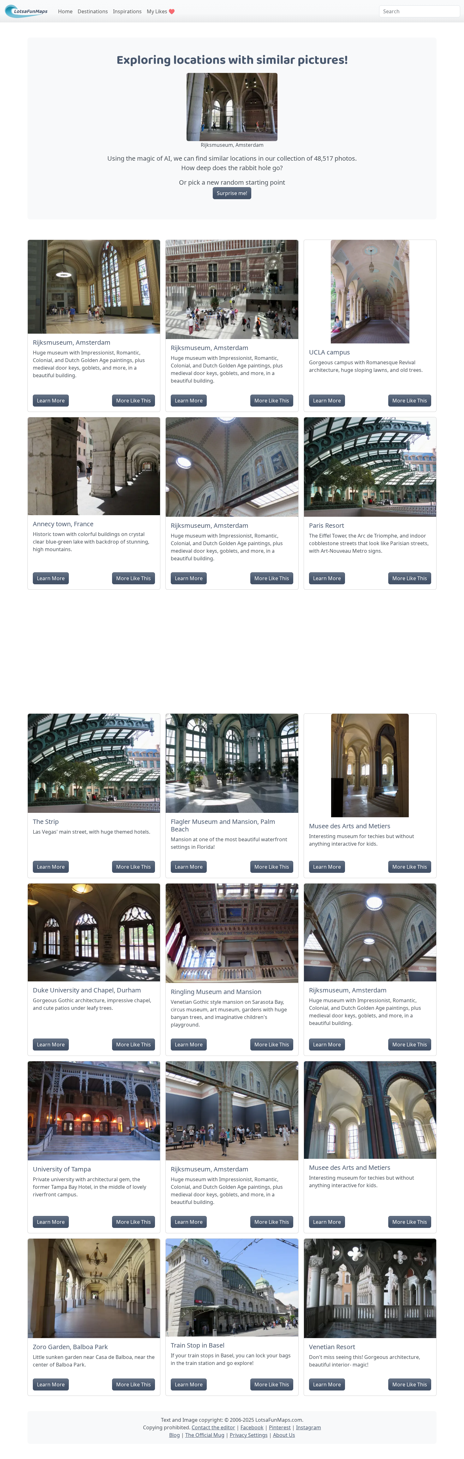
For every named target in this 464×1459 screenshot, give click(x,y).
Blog (174, 1435)
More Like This (133, 400)
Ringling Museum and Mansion (216, 991)
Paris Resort (326, 525)
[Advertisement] (232, 649)
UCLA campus (329, 352)
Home (65, 11)
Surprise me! (232, 193)
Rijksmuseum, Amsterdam (71, 342)
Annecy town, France (63, 524)
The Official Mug (204, 1435)
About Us (284, 1435)
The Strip (46, 821)
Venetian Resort (332, 1347)
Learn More (51, 400)
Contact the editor (213, 1427)
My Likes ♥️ (161, 11)
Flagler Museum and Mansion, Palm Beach (223, 825)
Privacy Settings (249, 1435)
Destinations (93, 11)
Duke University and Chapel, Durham (87, 990)
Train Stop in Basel (197, 1345)
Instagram (308, 1427)
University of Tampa (62, 1169)
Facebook (252, 1427)
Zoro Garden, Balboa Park (70, 1347)
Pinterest (280, 1427)
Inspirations (127, 11)
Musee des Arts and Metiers (349, 826)
